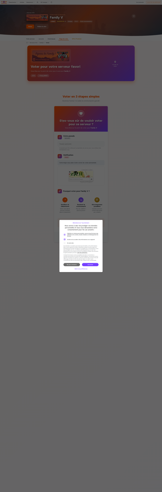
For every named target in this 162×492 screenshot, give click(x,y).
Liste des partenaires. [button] (82, 252)
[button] (81, 243)
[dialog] (81, 246)
